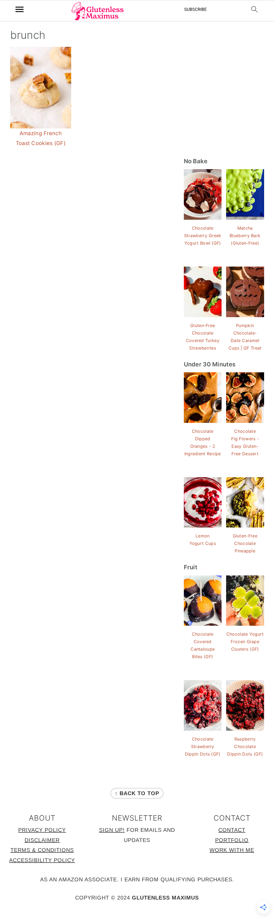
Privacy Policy (42, 830)
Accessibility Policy (42, 860)
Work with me (232, 850)
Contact (231, 830)
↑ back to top (137, 793)
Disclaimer (42, 840)
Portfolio (232, 840)
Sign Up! (112, 830)
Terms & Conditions (42, 850)
